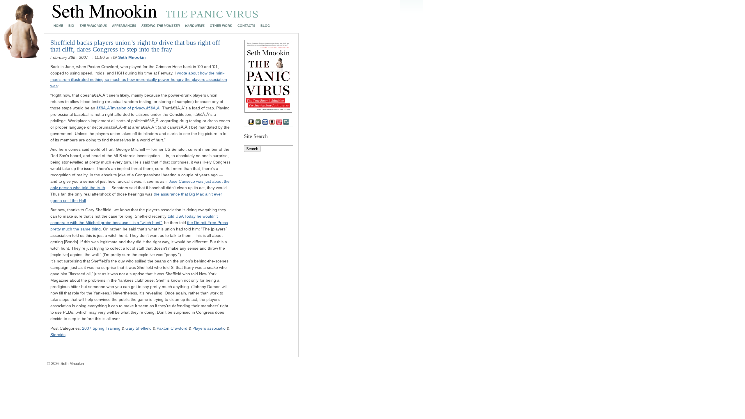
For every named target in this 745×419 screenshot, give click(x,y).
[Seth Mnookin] (155, 16)
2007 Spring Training (101, 328)
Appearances (124, 25)
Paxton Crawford (172, 328)
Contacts (246, 25)
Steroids (57, 334)
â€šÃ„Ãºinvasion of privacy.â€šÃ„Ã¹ (128, 108)
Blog (265, 25)
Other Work (221, 25)
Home (58, 25)
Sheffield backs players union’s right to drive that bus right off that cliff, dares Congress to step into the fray (135, 46)
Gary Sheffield (138, 328)
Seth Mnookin (132, 57)
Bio (71, 25)
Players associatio (209, 328)
